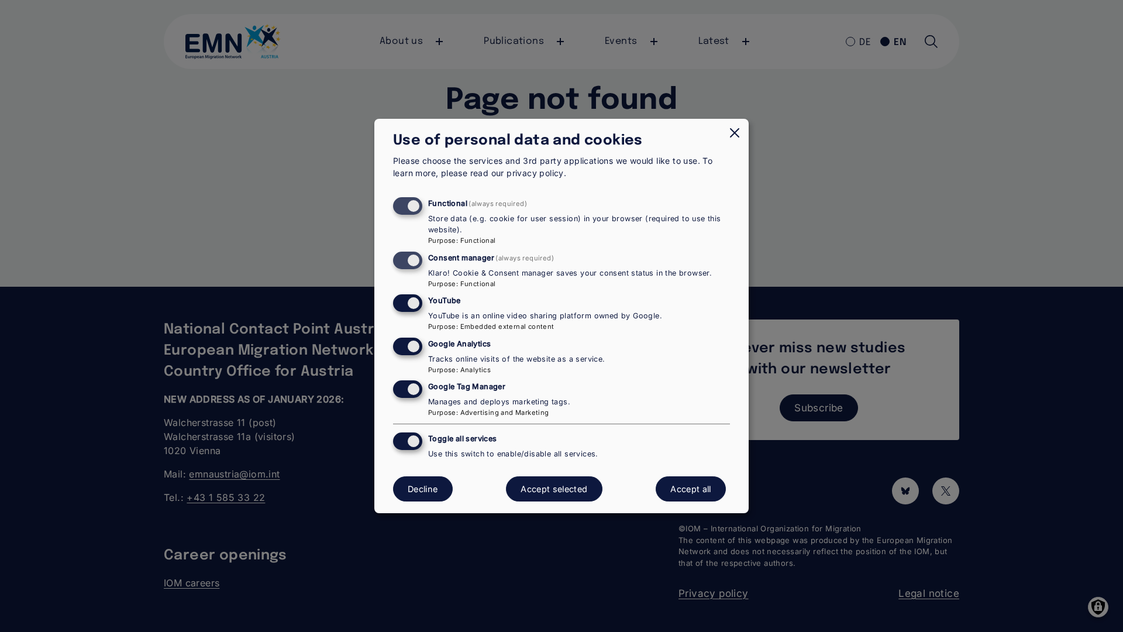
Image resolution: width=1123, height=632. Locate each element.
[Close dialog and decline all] (735, 133)
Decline (423, 489)
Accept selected (554, 489)
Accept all (690, 489)
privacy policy (535, 173)
